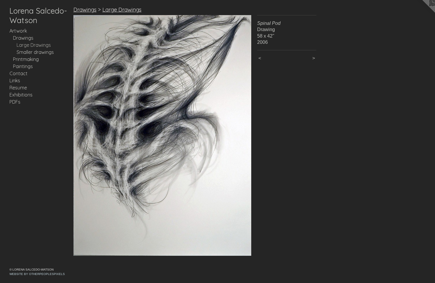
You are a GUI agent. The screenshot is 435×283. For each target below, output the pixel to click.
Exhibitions (21, 95)
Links (14, 80)
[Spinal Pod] (162, 135)
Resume (18, 88)
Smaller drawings (35, 52)
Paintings (23, 66)
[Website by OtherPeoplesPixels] (423, 12)
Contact (18, 73)
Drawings (23, 38)
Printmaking (26, 59)
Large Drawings (34, 45)
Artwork (18, 31)
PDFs (14, 102)
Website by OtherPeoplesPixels (37, 274)
